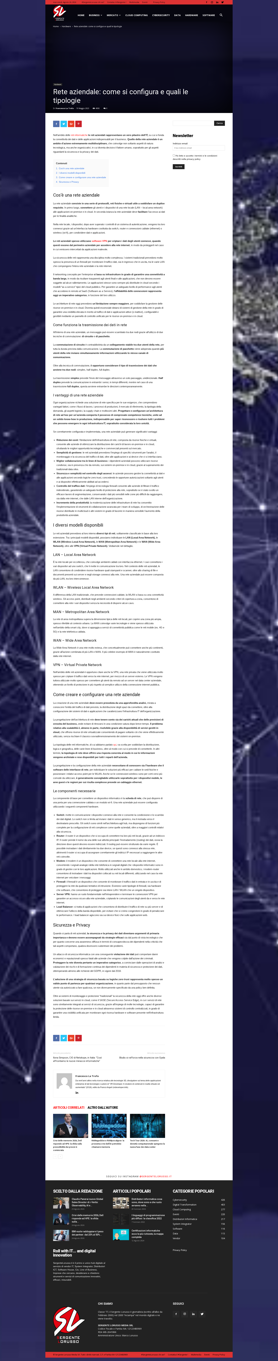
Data (177, 15)
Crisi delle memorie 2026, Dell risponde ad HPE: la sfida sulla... (87, 1218)
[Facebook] (206, 2)
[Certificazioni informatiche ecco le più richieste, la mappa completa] (121, 1234)
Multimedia (134, 2)
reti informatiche (79, 135)
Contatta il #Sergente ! (116, 2)
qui (114, 744)
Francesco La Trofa (65, 108)
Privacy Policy (159, 2)
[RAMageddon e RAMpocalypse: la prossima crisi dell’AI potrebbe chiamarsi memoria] (109, 1126)
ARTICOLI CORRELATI (68, 1108)
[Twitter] (222, 2)
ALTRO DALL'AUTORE (103, 1108)
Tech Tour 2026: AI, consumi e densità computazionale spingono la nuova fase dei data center (147, 1143)
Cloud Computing (136, 15)
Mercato (112, 15)
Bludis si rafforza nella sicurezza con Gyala (142, 1057)
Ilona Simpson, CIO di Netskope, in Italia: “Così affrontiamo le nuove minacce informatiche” (77, 1059)
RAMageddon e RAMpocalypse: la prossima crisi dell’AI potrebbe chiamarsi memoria (108, 1143)
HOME (81, 15)
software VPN (99, 241)
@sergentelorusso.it (155, 1176)
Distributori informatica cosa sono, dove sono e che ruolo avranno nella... (147, 1202)
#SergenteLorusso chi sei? (93, 2)
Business (94, 15)
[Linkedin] (217, 2)
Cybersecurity (161, 15)
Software (209, 15)
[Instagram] (211, 2)
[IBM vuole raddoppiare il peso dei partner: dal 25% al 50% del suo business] (61, 1235)
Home (56, 26)
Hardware (191, 15)
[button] (221, 15)
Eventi (145, 2)
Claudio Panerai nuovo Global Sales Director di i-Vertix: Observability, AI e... (87, 1202)
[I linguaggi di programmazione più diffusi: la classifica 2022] (121, 1219)
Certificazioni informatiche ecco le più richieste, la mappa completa (147, 1233)
